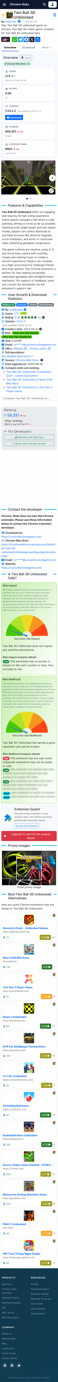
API (3, 1307)
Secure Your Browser (27, 825)
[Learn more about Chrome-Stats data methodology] (41, 360)
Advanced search (40, 1289)
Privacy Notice (9, 1358)
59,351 (16, 415)
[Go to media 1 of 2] (27, 199)
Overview (10, 47)
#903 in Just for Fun (15, 424)
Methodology (8, 1338)
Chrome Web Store (16, 64)
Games (33, 304)
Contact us (7, 1348)
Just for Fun (31, 21)
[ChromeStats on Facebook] (12, 1365)
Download (28, 47)
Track (27, 57)
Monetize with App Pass (30, 437)
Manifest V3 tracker (41, 1299)
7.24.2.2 (21, 321)
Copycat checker (40, 1294)
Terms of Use (9, 1353)
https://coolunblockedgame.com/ (21, 536)
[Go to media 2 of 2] (31, 199)
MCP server (8, 1312)
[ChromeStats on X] (19, 1365)
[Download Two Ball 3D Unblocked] (29, 112)
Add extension (38, 1308)
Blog (4, 1343)
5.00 (28, 317)
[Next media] (52, 178)
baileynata (10, 21)
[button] (4, 4)
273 (16, 313)
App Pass (7, 1284)
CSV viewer (37, 1303)
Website (18, 348)
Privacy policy (39, 348)
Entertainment (46, 304)
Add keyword (37, 1313)
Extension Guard (10, 1297)
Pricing (34, 1284)
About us (6, 1333)
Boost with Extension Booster (30, 443)
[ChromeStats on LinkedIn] (5, 1365)
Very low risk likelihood (17, 336)
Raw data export (10, 1317)
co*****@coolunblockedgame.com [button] (35, 344)
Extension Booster (11, 1302)
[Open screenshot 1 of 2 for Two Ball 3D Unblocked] (28, 177)
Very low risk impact (25, 333)
